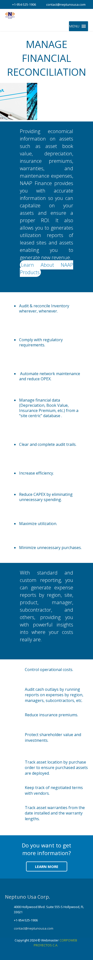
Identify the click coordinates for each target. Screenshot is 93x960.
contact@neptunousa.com (66, 4)
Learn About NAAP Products (46, 269)
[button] (74, 26)
